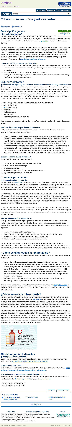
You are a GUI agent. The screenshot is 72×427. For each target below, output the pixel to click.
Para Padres (41, 11)
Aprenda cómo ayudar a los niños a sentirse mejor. (30, 361)
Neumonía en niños (32, 397)
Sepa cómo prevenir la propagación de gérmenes (32, 379)
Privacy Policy (67, 425)
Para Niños (51, 11)
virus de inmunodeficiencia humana (32, 59)
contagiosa (18, 182)
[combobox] (40, 13)
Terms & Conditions (55, 425)
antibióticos (37, 299)
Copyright (62, 411)
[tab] (63, 391)
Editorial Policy (11, 411)
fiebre (5, 107)
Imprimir (17, 27)
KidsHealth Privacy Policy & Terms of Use (37, 411)
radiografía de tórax (60, 285)
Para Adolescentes (63, 11)
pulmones (44, 41)
